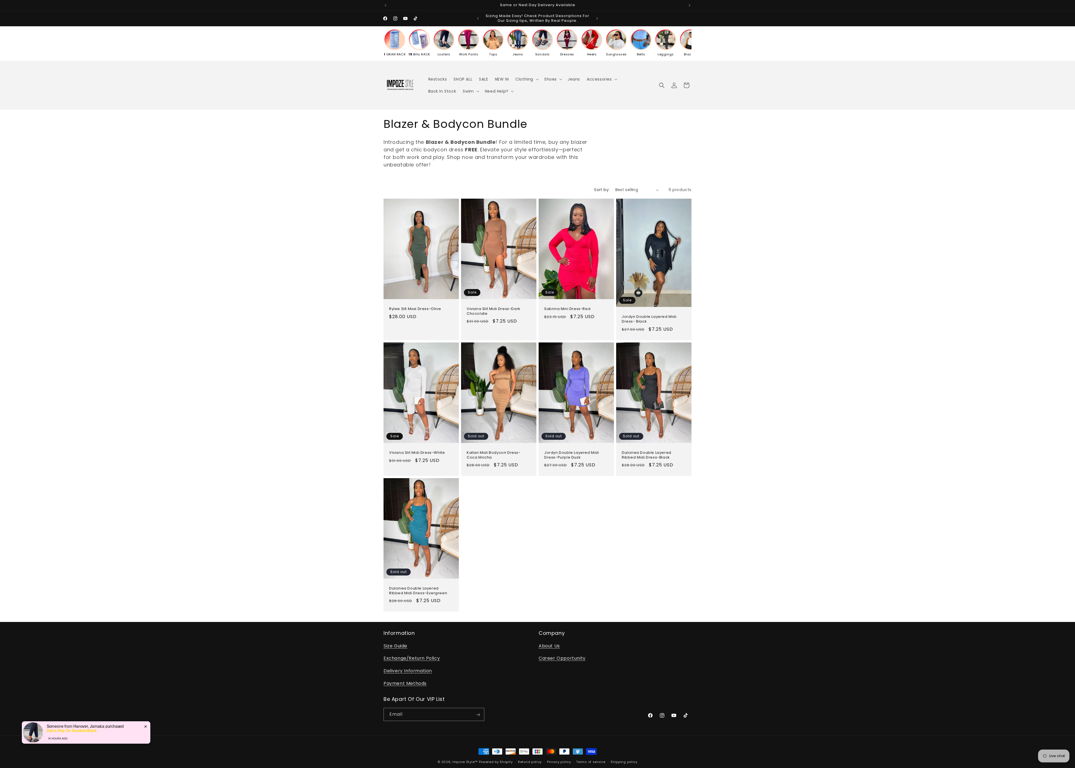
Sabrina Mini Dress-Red (567, 309)
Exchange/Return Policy (412, 658)
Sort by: (601, 189)
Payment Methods (405, 683)
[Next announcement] (689, 5)
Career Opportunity (562, 658)
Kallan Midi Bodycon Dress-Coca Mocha (494, 455)
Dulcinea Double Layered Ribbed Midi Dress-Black (646, 455)
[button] (526, 79)
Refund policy (530, 761)
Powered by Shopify (496, 762)
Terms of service (590, 761)
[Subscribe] (478, 714)
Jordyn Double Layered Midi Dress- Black (649, 319)
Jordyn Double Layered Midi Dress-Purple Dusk (571, 455)
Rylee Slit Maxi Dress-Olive (415, 309)
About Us (549, 645)
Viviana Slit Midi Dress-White (417, 452)
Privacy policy (559, 761)
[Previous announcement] (385, 5)
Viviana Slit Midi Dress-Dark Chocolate (493, 311)
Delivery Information (408, 671)
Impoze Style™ (465, 762)
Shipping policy (624, 761)
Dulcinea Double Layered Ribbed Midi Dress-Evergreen (418, 591)
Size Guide (395, 645)
